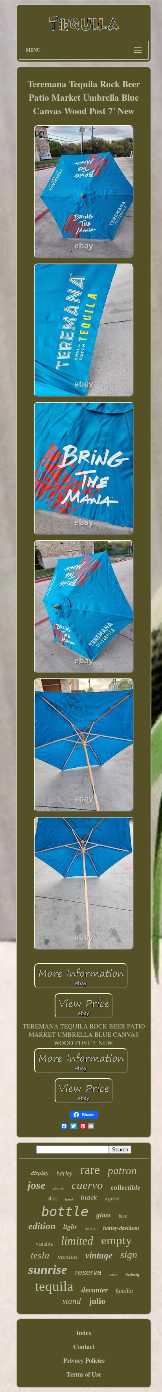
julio (97, 1301)
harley (64, 1173)
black (89, 1197)
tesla (40, 1255)
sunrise (47, 1269)
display (40, 1173)
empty (116, 1240)
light (70, 1227)
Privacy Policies (84, 1360)
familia (124, 1290)
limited (77, 1240)
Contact (83, 1346)
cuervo (87, 1185)
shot (52, 1199)
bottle (64, 1211)
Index (84, 1332)
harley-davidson (121, 1228)
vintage (98, 1255)
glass (103, 1215)
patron (122, 1171)
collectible (125, 1187)
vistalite (44, 1243)
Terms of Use (83, 1374)
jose (36, 1185)
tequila (54, 1286)
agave (112, 1198)
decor (58, 1188)
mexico (67, 1256)
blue (123, 1216)
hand (69, 1200)
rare (90, 1169)
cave (113, 1274)
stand (72, 1301)
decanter (94, 1290)
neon (90, 1228)
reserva (88, 1272)
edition (41, 1226)
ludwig (132, 1274)
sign (128, 1254)
